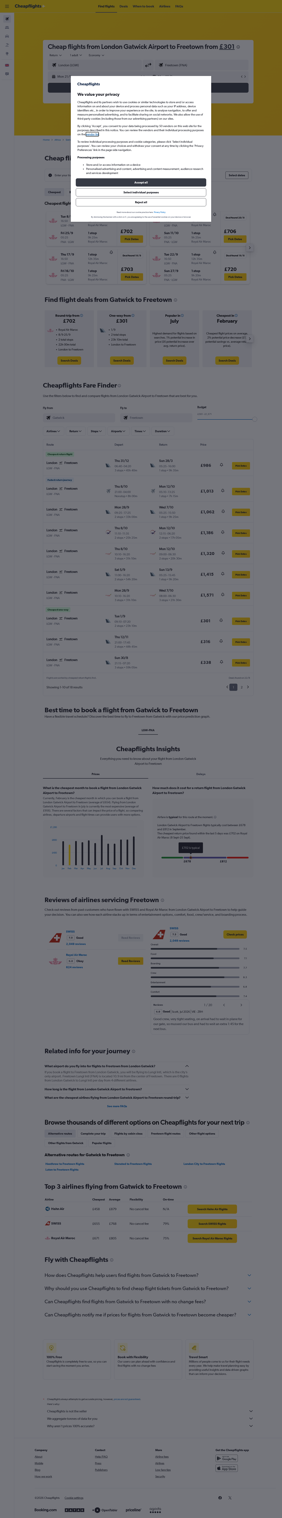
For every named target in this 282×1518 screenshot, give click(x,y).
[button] (141, 182)
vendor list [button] (92, 134)
